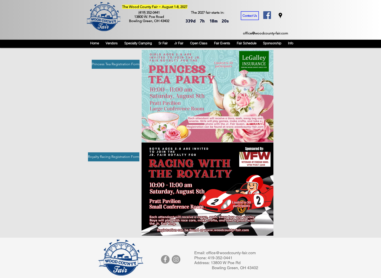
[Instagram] (176, 259)
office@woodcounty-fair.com (265, 33)
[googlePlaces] (280, 15)
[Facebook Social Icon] (267, 15)
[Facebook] (165, 259)
